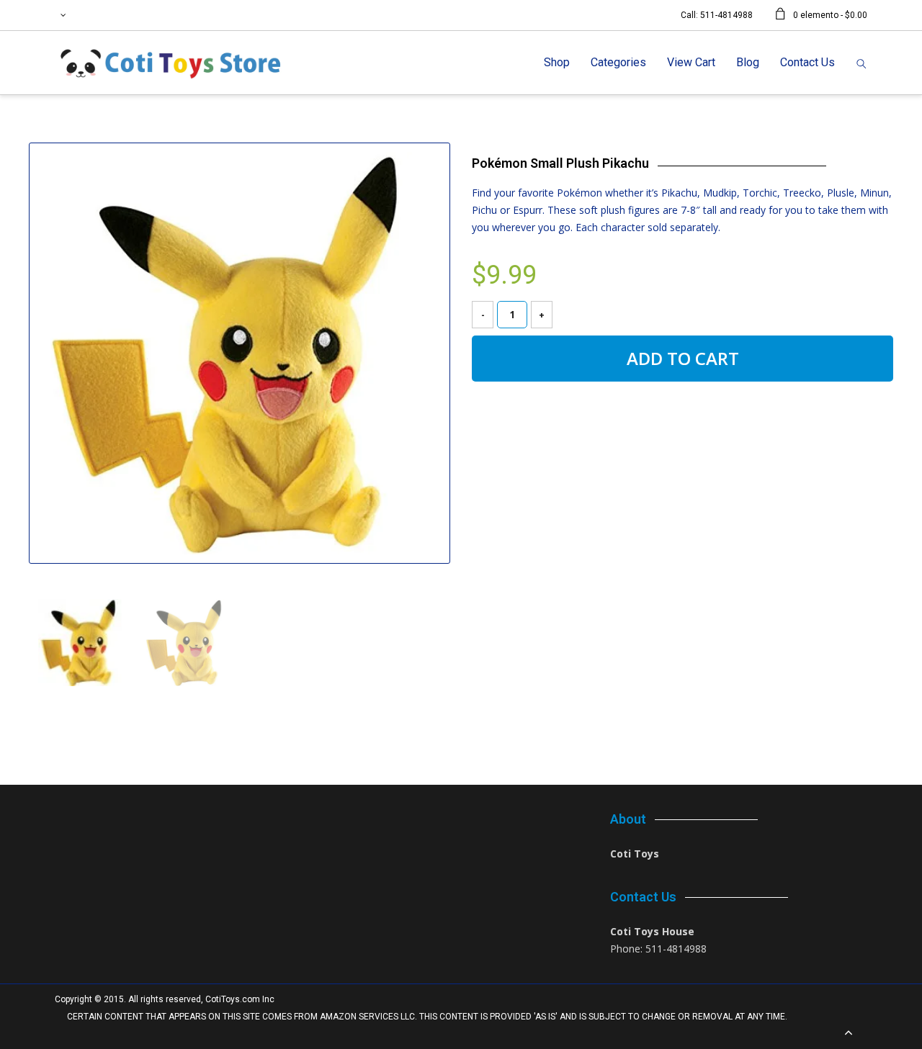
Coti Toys (634, 853)
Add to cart (683, 358)
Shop (557, 62)
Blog (747, 62)
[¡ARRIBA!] (848, 1034)
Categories (618, 62)
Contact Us (807, 62)
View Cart (691, 62)
